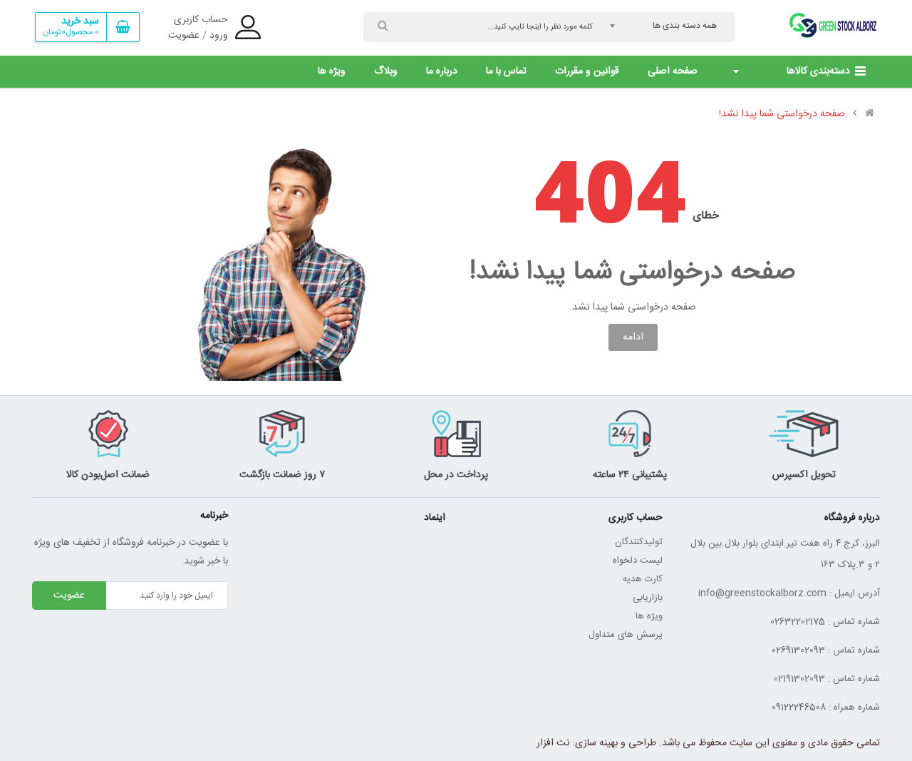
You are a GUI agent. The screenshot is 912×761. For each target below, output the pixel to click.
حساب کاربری (201, 20)
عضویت (184, 35)
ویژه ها (649, 616)
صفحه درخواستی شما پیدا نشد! (782, 114)
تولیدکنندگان (639, 542)
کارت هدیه (643, 579)
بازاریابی (648, 598)
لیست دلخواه (638, 560)
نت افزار (553, 743)
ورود (218, 35)
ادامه (633, 337)
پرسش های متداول (626, 635)
